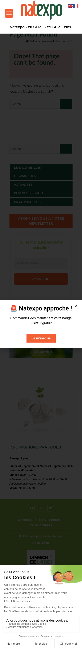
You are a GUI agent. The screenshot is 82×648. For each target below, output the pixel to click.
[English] (70, 6)
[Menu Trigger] (9, 13)
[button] (76, 305)
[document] (41, 324)
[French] (76, 6)
